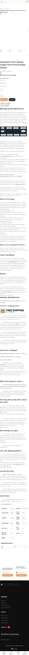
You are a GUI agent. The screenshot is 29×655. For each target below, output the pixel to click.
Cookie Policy (4, 615)
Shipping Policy (4, 622)
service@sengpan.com (7, 156)
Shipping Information (6, 607)
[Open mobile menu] (1, 1)
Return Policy (4, 620)
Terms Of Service (5, 605)
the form (6, 466)
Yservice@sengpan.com (13, 261)
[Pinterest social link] (9, 627)
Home (1, 8)
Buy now (12, 99)
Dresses (7, 8)
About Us (3, 600)
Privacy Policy (4, 618)
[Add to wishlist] (13, 547)
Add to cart (4, 99)
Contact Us (3, 602)
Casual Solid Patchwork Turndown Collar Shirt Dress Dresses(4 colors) (7, 569)
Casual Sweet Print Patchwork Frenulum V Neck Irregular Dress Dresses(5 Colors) (21, 568)
